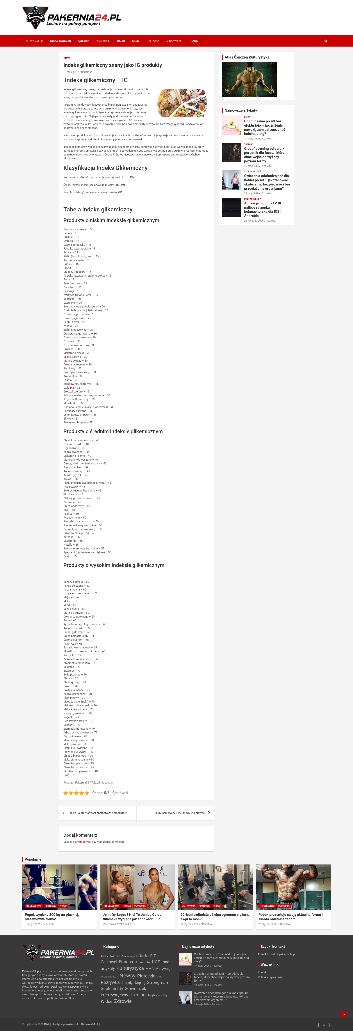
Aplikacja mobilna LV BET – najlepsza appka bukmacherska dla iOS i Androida (265, 209)
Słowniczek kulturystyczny (123, 992)
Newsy (128, 975)
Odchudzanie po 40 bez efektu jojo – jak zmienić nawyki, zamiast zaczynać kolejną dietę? (264, 127)
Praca (193, 41)
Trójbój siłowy (157, 995)
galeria (83, 41)
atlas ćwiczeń (60, 41)
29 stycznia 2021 (112, 924)
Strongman (157, 982)
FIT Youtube (142, 962)
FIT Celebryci (34, 906)
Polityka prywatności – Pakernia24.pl (75, 1024)
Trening (248, 144)
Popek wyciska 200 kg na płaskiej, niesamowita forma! (52, 916)
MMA (150, 969)
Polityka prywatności (271, 977)
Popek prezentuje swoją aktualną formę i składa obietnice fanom (290, 916)
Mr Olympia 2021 (109, 976)
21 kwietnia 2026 (254, 220)
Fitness (127, 906)
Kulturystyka (130, 968)
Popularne (33, 859)
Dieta (66, 58)
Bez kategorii (129, 956)
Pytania (153, 41)
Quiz (159, 977)
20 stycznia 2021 (268, 924)
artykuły (33, 41)
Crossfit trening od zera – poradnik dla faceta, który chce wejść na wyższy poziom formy (264, 154)
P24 (46, 1024)
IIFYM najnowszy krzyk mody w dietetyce (180, 813)
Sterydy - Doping (133, 983)
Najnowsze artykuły (241, 110)
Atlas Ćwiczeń (252, 171)
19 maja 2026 (252, 138)
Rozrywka (110, 982)
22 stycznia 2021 (190, 924)
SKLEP (136, 41)
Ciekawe (172, 41)
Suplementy (112, 988)
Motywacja (188, 906)
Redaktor (86, 71)
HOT (156, 961)
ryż (72, 387)
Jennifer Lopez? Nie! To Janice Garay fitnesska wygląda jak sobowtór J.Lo (132, 916)
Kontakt (263, 972)
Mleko (67, 356)
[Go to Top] (343, 1014)
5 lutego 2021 (32, 924)
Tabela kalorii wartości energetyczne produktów (97, 813)
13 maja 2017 (71, 71)
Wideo (121, 41)
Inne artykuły (252, 199)
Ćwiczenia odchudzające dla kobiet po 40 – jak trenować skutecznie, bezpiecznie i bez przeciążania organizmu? (267, 182)
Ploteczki (50, 906)
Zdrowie (123, 1001)
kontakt (103, 41)
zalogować (84, 841)
